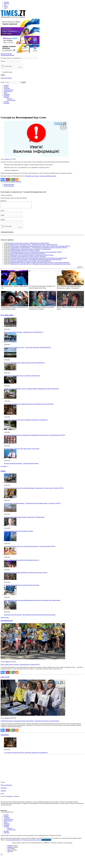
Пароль (3, 61)
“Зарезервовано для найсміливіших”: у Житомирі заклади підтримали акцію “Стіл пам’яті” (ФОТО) (38, 247)
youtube (6, 6)
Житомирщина (17, 181)
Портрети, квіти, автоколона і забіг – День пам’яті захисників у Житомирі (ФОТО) (33, 244)
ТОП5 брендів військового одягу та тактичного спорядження (22, 375)
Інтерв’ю (9, 98)
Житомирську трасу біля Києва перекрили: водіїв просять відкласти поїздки (32, 255)
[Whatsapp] (10, 179)
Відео (5, 92)
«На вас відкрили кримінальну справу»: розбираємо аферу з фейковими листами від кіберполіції (31, 388)
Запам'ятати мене (7, 72)
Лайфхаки (7, 94)
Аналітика (7, 88)
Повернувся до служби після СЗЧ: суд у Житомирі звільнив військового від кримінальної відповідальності (40, 264)
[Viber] (13, 179)
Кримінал (6, 95)
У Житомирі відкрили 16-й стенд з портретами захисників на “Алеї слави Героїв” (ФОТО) (36, 252)
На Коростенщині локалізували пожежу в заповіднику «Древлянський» (30, 249)
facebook (6, 2)
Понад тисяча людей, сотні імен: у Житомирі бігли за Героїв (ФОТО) (29, 243)
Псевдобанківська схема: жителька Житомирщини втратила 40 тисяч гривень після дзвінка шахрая (38, 258)
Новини (6, 86)
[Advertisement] (42, 110)
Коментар (3, 200)
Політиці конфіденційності (13, 839)
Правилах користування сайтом (32, 839)
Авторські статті (8, 89)
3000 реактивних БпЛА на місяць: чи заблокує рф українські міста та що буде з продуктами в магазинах (39, 262)
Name (2, 210)
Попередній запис (9, 184)
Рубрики (6, 97)
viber (5, 8)
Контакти (6, 103)
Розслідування (11, 100)
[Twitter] (5, 179)
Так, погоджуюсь (46, 839)
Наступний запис (9, 186)
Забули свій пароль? (6, 78)
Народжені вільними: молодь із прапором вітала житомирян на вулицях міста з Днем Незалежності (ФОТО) (34, 435)
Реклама (6, 101)
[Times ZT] (42, 14)
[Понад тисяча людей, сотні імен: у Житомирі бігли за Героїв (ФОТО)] (33, 659)
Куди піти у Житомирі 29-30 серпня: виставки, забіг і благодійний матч (30, 261)
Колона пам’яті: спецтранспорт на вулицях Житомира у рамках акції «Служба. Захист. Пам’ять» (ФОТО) (40, 246)
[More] (17, 179)
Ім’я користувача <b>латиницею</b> (11, 58)
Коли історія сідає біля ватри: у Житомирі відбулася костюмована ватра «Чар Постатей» (29, 404)
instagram (6, 3)
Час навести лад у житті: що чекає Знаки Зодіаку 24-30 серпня (21, 448)
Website (3, 219)
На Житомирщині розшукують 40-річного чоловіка (24, 250)
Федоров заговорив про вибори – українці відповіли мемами (21, 463)
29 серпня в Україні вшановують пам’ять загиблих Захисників (28, 256)
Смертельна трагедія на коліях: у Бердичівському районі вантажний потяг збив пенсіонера (36, 259)
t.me (5, 5)
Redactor (7, 661)
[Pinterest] (7, 179)
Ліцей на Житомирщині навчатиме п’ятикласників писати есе (27, 253)
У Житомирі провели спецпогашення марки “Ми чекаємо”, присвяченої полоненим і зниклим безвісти (30, 721)
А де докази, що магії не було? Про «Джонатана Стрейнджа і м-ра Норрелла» (26, 419)
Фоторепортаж (8, 91)
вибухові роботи (8, 181)
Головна (6, 85)
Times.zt (7, 159)
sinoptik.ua (10, 796)
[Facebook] (2, 179)
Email (2, 215)
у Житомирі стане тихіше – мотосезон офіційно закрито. (40, 176)
